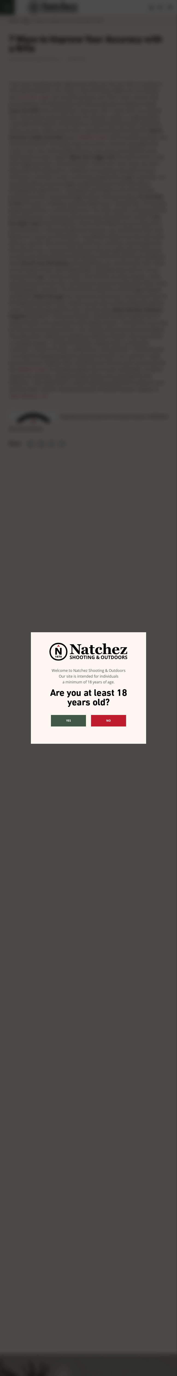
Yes (68, 721)
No (108, 721)
